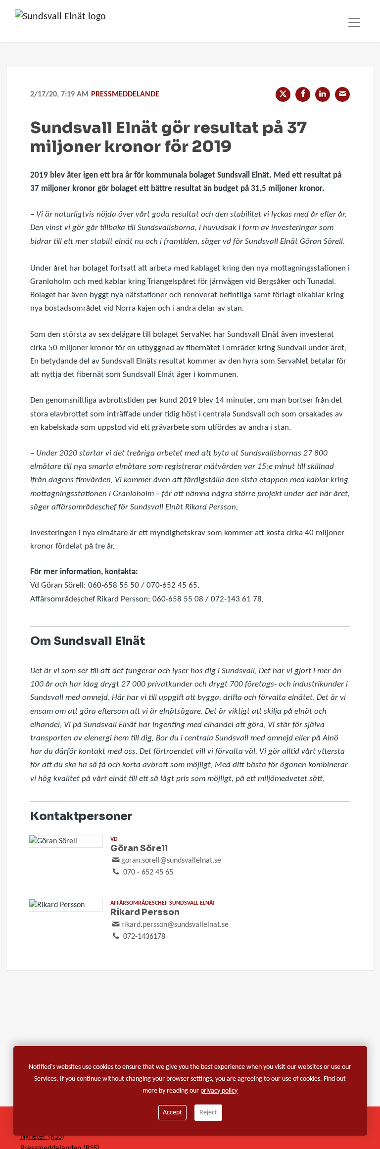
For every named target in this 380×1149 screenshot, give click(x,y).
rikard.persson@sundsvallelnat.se (175, 925)
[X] (283, 94)
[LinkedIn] (322, 94)
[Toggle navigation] (354, 22)
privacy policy (219, 1091)
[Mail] (342, 94)
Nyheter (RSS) (42, 1137)
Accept (172, 1112)
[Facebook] (302, 94)
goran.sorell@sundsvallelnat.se (171, 861)
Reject (208, 1112)
